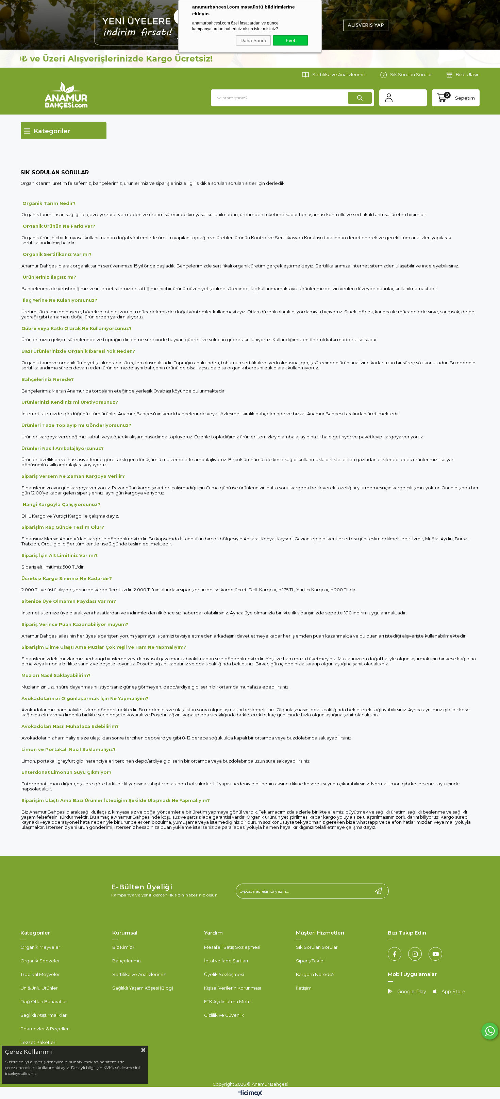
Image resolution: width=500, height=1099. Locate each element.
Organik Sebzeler (40, 960)
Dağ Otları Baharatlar (43, 1001)
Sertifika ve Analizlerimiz (339, 74)
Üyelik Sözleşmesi (224, 974)
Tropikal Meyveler (40, 974)
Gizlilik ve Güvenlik (224, 1015)
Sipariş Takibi (310, 960)
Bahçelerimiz (126, 960)
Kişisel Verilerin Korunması (232, 988)
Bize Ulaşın (468, 74)
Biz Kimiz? (123, 947)
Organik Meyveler (40, 947)
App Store (452, 992)
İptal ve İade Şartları (226, 960)
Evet (290, 40)
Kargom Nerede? (315, 974)
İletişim (304, 988)
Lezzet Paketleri (38, 1042)
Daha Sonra (253, 40)
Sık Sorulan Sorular (411, 74)
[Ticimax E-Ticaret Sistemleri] (250, 1093)
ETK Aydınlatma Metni (228, 1001)
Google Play (411, 992)
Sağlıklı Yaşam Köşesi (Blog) (142, 988)
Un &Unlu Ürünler (39, 988)
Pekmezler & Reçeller (44, 1028)
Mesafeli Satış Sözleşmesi (232, 947)
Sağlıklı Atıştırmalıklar (43, 1015)
